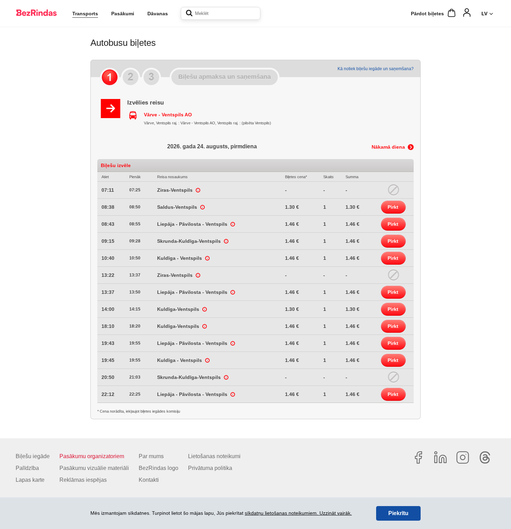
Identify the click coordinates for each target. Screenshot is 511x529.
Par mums (151, 456)
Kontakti (149, 480)
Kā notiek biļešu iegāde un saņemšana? (376, 68)
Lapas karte (30, 480)
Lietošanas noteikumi (214, 456)
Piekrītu (398, 513)
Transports (85, 13)
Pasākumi (122, 13)
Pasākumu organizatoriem (91, 456)
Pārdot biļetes (427, 13)
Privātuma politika (210, 468)
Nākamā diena (388, 147)
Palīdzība (27, 468)
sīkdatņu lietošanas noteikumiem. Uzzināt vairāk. (298, 513)
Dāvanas (157, 13)
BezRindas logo (158, 468)
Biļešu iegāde (33, 456)
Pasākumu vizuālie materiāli (94, 468)
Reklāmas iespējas (83, 480)
